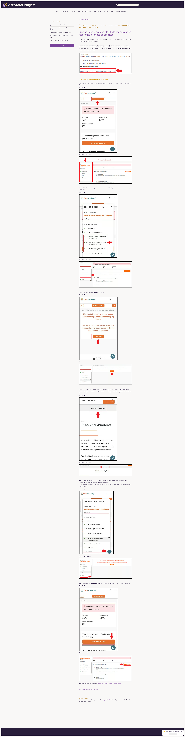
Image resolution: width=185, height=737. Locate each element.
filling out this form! (107, 700)
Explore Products (77, 11)
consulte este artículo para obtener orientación (109, 683)
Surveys (96, 11)
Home (57, 11)
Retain (91, 11)
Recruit (86, 11)
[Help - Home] (55, 5)
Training (102, 11)
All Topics (65, 11)
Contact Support (121, 11)
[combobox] (129, 5)
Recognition (109, 11)
